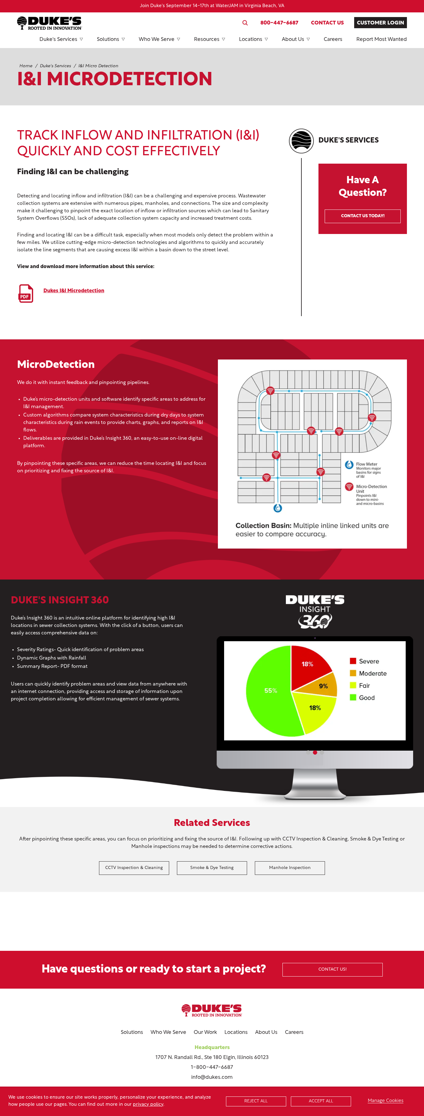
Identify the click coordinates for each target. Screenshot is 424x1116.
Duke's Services (58, 39)
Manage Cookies (386, 1101)
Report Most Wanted (381, 39)
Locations (250, 39)
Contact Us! (332, 969)
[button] (308, 752)
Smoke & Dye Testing (212, 868)
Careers (333, 39)
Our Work (205, 1032)
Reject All (256, 1101)
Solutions (108, 39)
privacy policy (148, 1104)
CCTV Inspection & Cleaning (134, 868)
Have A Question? (363, 197)
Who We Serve (156, 39)
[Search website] (245, 23)
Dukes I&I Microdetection (73, 291)
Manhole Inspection (290, 868)
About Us (293, 39)
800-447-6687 (279, 23)
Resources (206, 39)
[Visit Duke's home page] (212, 1010)
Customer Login (380, 23)
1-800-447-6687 (212, 1067)
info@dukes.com (212, 1077)
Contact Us (327, 23)
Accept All (321, 1101)
